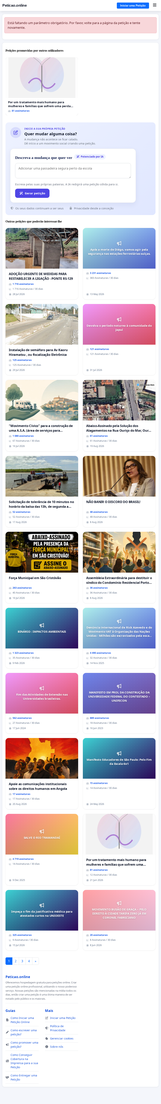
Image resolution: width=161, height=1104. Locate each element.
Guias (10, 1010)
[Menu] (155, 5)
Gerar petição (35, 193)
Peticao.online (14, 5)
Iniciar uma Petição (133, 5)
